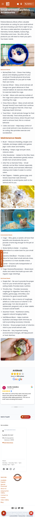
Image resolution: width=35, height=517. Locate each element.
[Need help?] (3, 513)
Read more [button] (5, 401)
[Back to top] (32, 416)
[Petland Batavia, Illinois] (7, 4)
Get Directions (8, 443)
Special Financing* (4, 485)
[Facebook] (3, 469)
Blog (2, 502)
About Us (3, 488)
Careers (3, 497)
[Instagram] (10, 469)
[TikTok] (14, 469)
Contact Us (4, 495)
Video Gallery (5, 500)
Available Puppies (3, 481)
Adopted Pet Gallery (5, 492)
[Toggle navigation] (3, 4)
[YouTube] (7, 469)
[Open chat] (31, 513)
